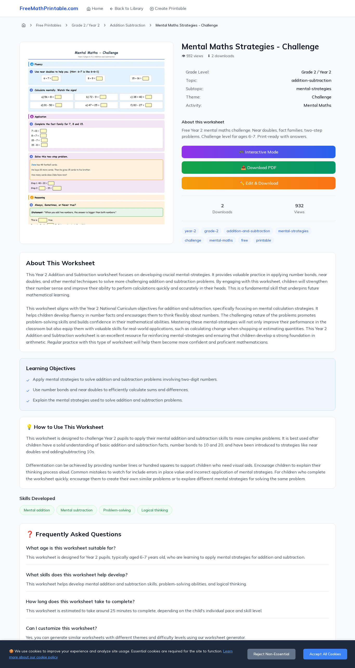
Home (97, 8)
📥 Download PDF (258, 167)
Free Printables (48, 25)
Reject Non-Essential (271, 654)
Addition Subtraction (127, 25)
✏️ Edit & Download (258, 183)
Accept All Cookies (325, 654)
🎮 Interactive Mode (258, 152)
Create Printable (170, 8)
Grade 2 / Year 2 (86, 25)
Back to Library (129, 8)
